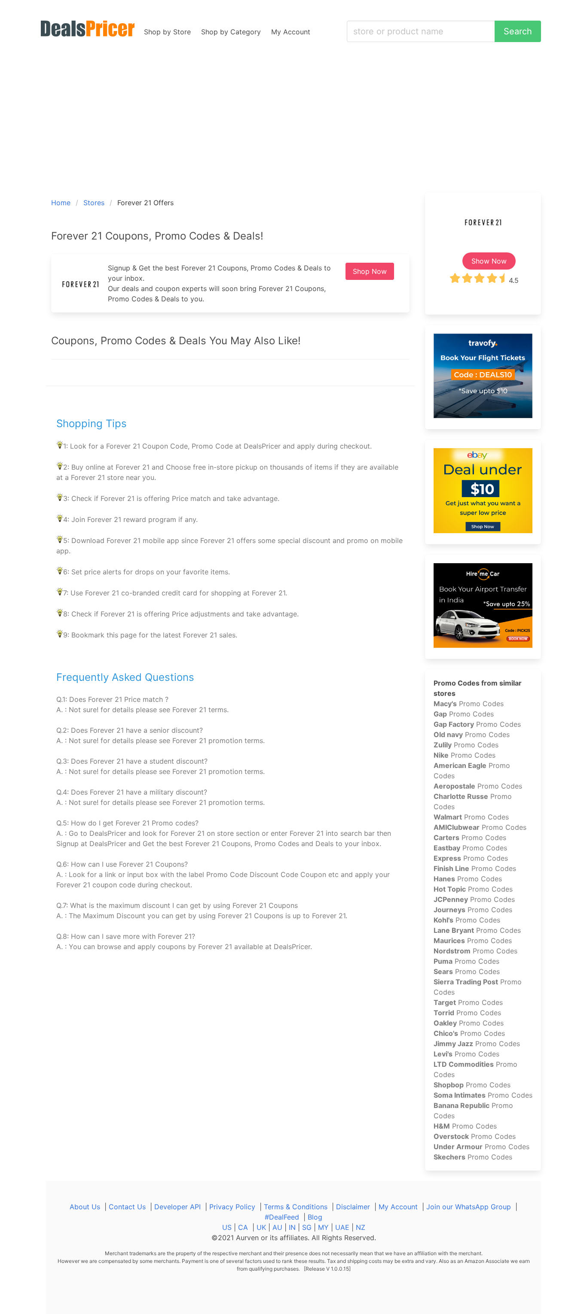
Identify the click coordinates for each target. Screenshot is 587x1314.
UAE (342, 1227)
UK (261, 1227)
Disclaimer (353, 1206)
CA (243, 1227)
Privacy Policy (232, 1206)
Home (60, 202)
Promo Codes (469, 703)
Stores (93, 202)
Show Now (489, 261)
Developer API (177, 1206)
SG (307, 1227)
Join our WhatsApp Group (468, 1206)
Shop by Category (231, 31)
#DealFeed (282, 1217)
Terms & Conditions (295, 1206)
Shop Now (370, 271)
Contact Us (127, 1206)
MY (323, 1227)
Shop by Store (167, 31)
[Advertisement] (293, 128)
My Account (290, 31)
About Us (85, 1206)
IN (292, 1227)
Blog (315, 1217)
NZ (360, 1227)
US (227, 1227)
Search (518, 31)
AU (277, 1227)
